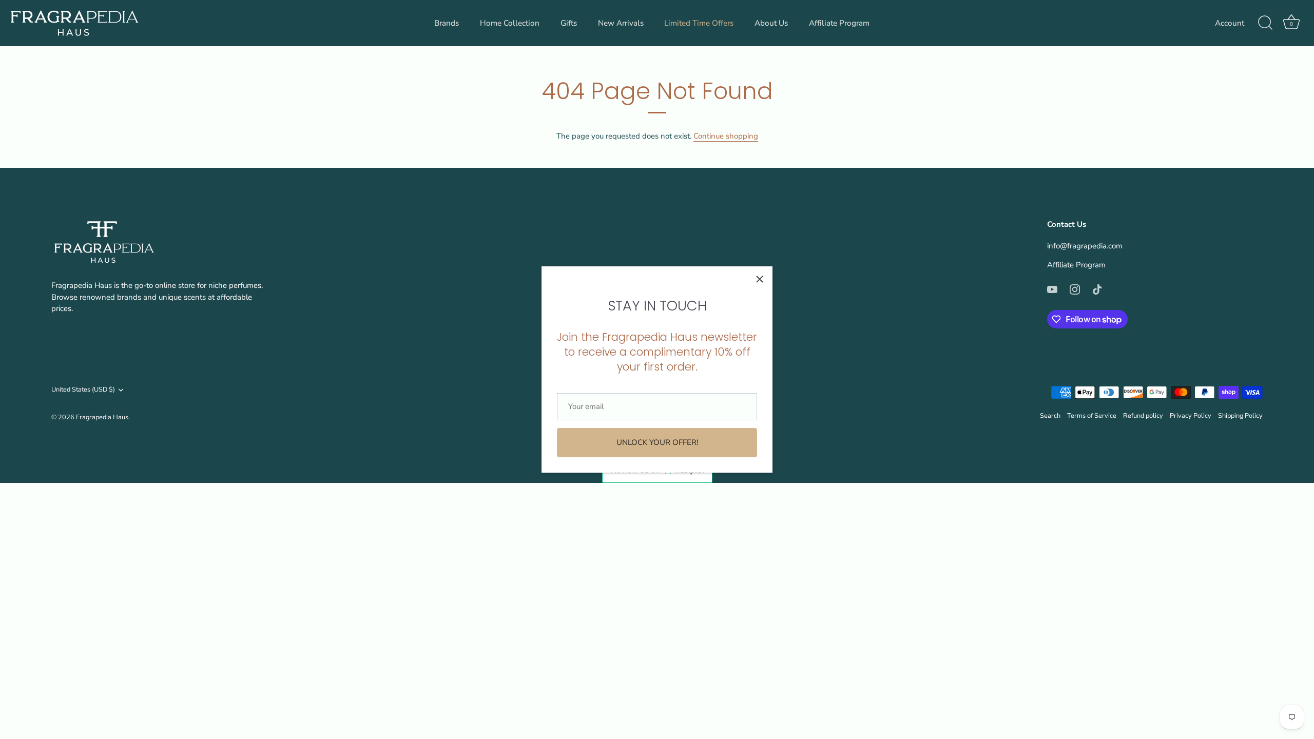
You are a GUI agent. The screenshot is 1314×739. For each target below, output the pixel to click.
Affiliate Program (839, 23)
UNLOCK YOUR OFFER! (657, 442)
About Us (771, 23)
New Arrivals (621, 23)
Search (1050, 415)
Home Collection (509, 23)
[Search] (1265, 23)
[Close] (759, 279)
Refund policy (1143, 415)
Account (1229, 23)
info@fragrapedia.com (1085, 246)
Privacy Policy (1190, 415)
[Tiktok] (1097, 289)
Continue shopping (725, 136)
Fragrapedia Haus (102, 417)
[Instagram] (1075, 289)
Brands (446, 23)
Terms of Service (1091, 415)
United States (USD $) (83, 390)
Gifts (569, 23)
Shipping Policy (1240, 415)
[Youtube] (1052, 289)
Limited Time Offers (698, 23)
